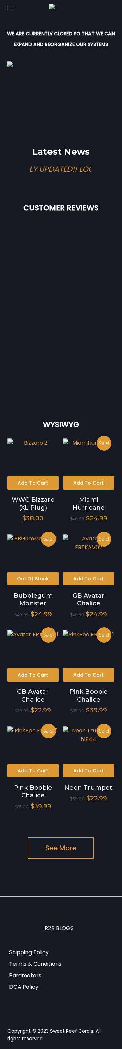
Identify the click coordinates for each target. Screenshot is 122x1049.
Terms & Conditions (35, 964)
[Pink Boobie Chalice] (88, 655)
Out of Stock (33, 578)
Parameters (25, 975)
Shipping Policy (29, 952)
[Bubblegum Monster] (33, 559)
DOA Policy (23, 987)
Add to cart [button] (33, 482)
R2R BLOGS (59, 928)
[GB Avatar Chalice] (88, 559)
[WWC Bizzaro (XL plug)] (33, 464)
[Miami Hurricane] (88, 464)
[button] (11, 8)
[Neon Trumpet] (88, 751)
